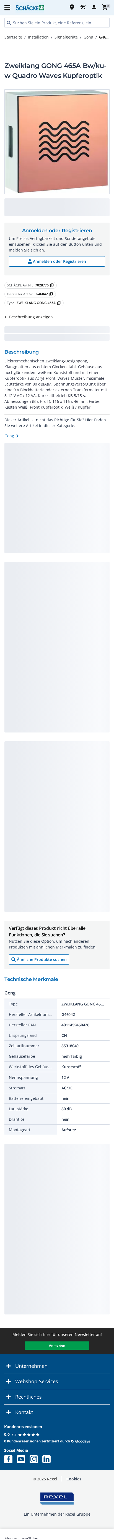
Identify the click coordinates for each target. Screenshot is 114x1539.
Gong (88, 37)
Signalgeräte (66, 37)
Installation (38, 37)
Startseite (13, 37)
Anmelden (57, 1345)
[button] (7, 7)
